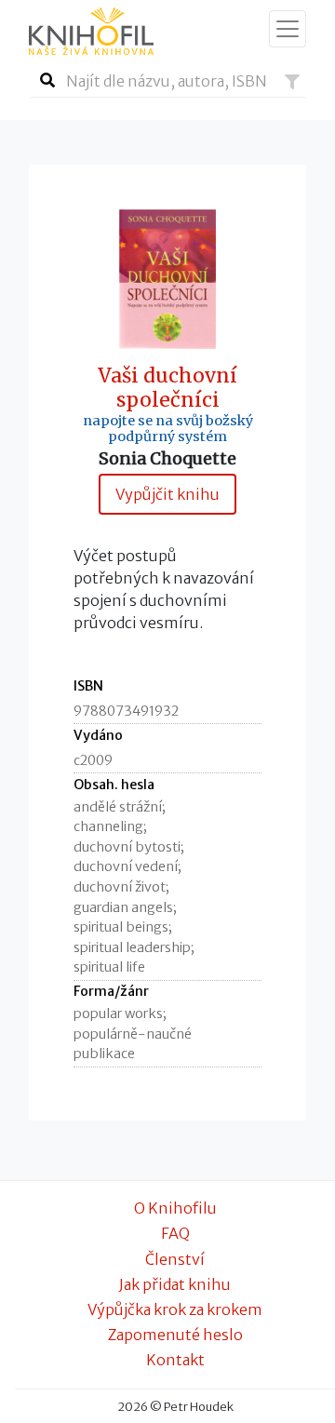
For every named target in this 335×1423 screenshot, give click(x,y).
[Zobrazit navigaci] (287, 28)
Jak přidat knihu (175, 1284)
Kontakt (175, 1359)
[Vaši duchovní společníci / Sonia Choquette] (167, 277)
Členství (175, 1259)
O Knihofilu (175, 1208)
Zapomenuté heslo (175, 1334)
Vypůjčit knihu (167, 494)
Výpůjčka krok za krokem (174, 1309)
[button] (292, 82)
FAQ (175, 1233)
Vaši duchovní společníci (167, 388)
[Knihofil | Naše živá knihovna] (91, 31)
